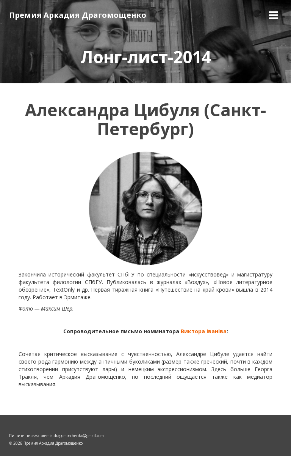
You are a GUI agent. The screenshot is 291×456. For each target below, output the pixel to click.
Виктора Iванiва (204, 331)
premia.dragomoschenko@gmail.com (72, 435)
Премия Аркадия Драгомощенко (77, 15)
